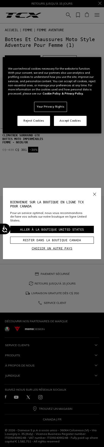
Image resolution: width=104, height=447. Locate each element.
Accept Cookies (70, 120)
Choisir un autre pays (52, 248)
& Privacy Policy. (72, 93)
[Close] (94, 193)
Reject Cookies (33, 120)
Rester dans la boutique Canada (52, 240)
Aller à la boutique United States (52, 229)
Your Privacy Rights (50, 106)
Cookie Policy (51, 93)
